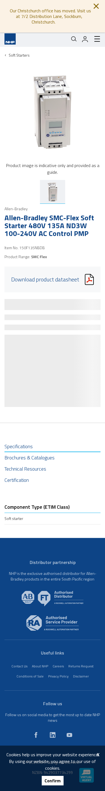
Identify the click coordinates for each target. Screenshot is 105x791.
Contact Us (19, 666)
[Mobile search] (74, 39)
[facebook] (36, 735)
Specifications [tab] (18, 446)
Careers (58, 666)
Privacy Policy (58, 676)
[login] (85, 39)
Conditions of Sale (30, 676)
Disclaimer (81, 676)
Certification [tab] (16, 480)
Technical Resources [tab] (25, 469)
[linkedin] (52, 735)
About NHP (40, 666)
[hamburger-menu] (95, 39)
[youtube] (69, 735)
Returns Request (81, 666)
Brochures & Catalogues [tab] (29, 457)
